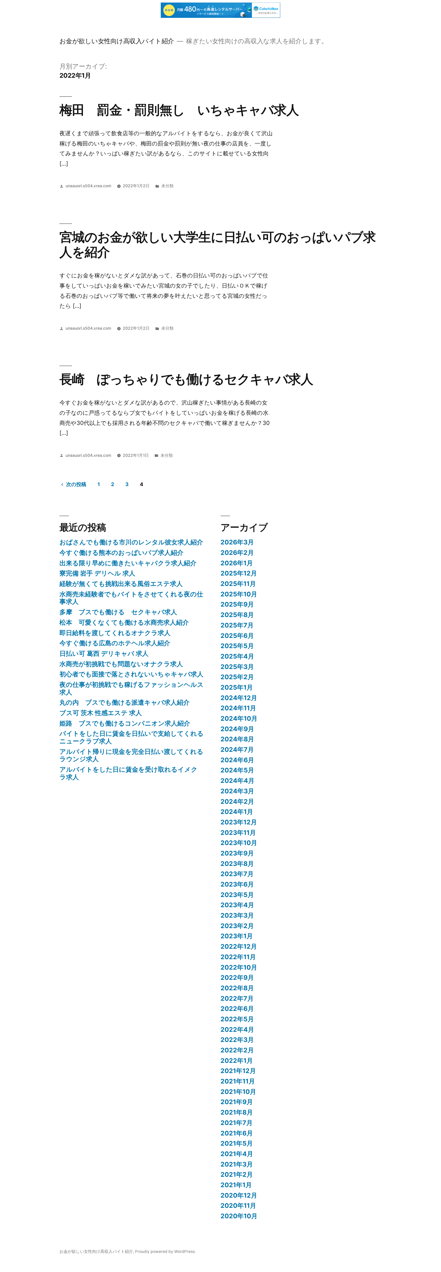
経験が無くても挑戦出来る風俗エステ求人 (121, 583)
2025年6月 (237, 635)
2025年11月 (238, 583)
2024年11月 (238, 708)
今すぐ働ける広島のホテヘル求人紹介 (114, 643)
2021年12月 (238, 1071)
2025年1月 (236, 687)
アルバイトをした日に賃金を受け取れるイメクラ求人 (128, 773)
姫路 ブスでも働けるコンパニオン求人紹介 (124, 723)
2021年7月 (236, 1123)
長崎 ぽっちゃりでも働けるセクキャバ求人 (186, 379)
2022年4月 (237, 1029)
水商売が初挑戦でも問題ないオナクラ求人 (121, 664)
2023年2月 (237, 926)
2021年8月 (236, 1112)
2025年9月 (237, 604)
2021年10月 (238, 1091)
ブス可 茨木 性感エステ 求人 (100, 713)
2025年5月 (237, 646)
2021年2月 (236, 1174)
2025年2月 (237, 677)
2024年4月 (237, 780)
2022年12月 (238, 946)
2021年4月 (236, 1154)
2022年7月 (237, 998)
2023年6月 (237, 884)
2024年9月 (237, 729)
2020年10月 (239, 1216)
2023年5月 (237, 895)
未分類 (167, 185)
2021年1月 (236, 1185)
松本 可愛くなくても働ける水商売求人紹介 (124, 622)
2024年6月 (237, 760)
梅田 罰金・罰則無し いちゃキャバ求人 (179, 109)
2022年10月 (238, 967)
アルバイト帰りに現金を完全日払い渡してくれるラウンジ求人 (131, 755)
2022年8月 (237, 988)
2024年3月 (237, 791)
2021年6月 (236, 1133)
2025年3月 (237, 667)
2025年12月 (238, 573)
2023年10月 (238, 843)
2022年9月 (237, 977)
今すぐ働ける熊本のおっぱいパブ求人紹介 (121, 552)
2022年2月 (237, 1050)
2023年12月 (238, 822)
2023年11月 (238, 832)
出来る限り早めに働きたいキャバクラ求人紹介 (128, 563)
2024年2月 (237, 801)
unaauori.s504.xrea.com (88, 185)
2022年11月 (238, 957)
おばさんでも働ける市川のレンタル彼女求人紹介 (131, 542)
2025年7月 (237, 625)
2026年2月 (237, 552)
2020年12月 (238, 1195)
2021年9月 (236, 1102)
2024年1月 (236, 811)
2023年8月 (237, 863)
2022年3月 (237, 1039)
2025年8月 (237, 615)
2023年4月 (237, 905)
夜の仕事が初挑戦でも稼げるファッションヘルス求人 (131, 688)
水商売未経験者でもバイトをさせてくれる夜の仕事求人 (131, 598)
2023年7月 (237, 874)
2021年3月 (236, 1164)
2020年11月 (238, 1205)
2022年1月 (236, 1060)
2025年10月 (238, 594)
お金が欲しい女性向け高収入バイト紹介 (116, 41)
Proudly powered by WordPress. (165, 1251)
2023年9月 (237, 853)
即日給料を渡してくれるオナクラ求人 (114, 633)
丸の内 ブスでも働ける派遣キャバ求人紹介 (124, 702)
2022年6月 (237, 1008)
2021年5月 (236, 1143)
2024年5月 (237, 770)
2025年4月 (237, 656)
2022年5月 (237, 1019)
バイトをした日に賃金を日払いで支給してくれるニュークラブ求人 (131, 737)
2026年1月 (236, 563)
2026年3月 (237, 542)
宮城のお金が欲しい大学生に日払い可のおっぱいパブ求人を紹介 (217, 244)
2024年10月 (239, 718)
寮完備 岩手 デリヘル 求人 (97, 573)
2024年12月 (238, 698)
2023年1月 (236, 936)
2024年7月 (237, 749)
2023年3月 (237, 915)
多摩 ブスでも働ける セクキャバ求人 (118, 612)
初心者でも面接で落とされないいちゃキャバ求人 (131, 674)
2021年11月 (237, 1081)
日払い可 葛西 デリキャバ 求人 (104, 653)
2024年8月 (237, 739)
